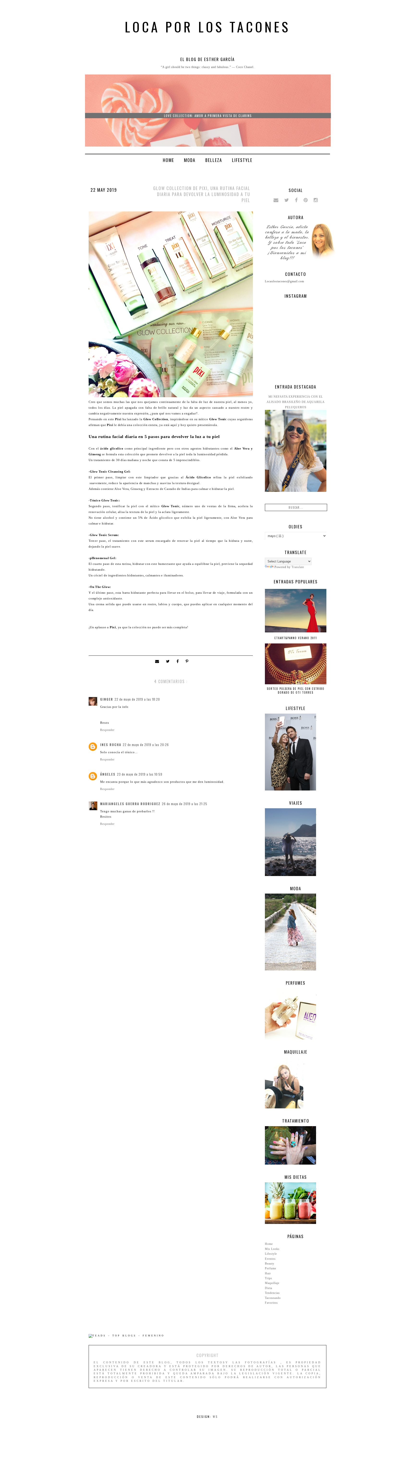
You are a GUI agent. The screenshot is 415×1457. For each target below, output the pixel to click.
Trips (268, 1278)
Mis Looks (272, 1249)
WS (215, 1416)
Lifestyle (242, 160)
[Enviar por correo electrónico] (158, 661)
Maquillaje (272, 1283)
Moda (189, 160)
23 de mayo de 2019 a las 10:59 (139, 774)
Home (168, 160)
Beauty (269, 1263)
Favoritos (271, 1302)
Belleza (213, 160)
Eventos (270, 1258)
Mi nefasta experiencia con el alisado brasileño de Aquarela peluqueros (296, 402)
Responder (107, 730)
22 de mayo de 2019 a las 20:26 (146, 744)
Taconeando (273, 1298)
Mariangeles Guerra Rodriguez (130, 803)
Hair (268, 1273)
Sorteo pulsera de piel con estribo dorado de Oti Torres (295, 690)
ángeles (108, 774)
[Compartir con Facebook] (178, 661)
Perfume (270, 1268)
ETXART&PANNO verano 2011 (296, 638)
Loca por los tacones (207, 26)
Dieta (268, 1288)
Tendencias (272, 1293)
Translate (298, 567)
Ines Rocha (110, 744)
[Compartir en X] (169, 661)
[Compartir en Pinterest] (187, 661)
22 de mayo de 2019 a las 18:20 (137, 699)
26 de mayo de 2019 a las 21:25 (184, 803)
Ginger (106, 699)
